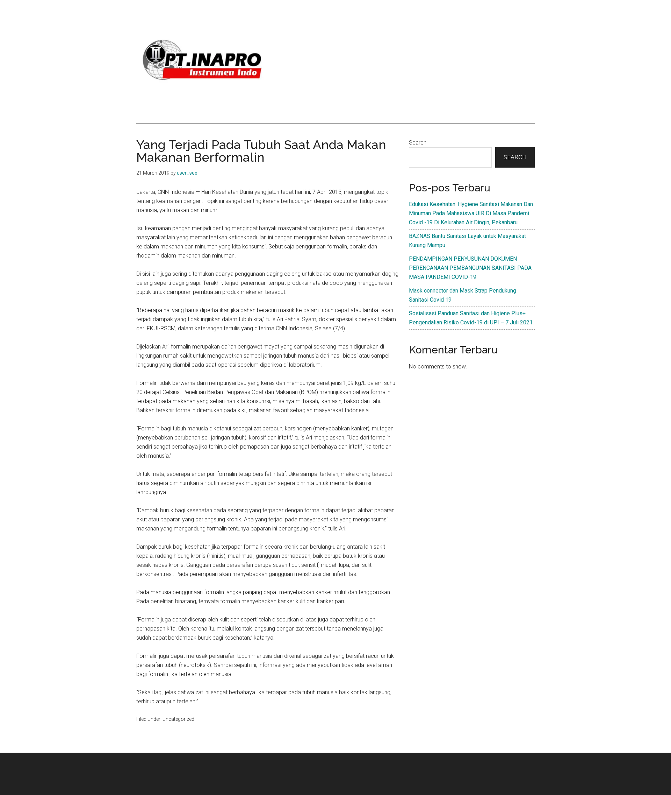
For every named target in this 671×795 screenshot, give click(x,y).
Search (417, 142)
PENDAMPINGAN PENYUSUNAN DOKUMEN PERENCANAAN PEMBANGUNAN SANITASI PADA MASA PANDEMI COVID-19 (470, 267)
